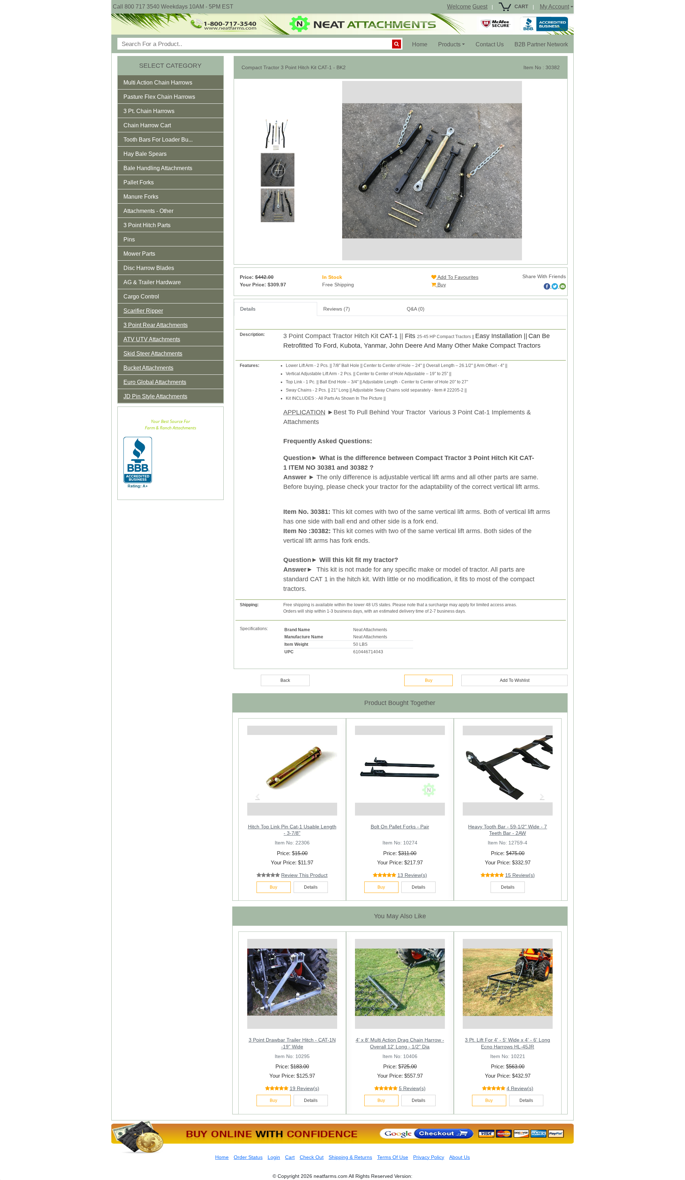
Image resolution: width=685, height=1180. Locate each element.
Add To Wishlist (514, 680)
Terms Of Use (392, 1157)
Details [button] (311, 887)
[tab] (170, 82)
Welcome (459, 7)
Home (422, 44)
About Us (459, 1157)
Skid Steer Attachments (152, 354)
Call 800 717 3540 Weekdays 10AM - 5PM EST (173, 7)
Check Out (312, 1157)
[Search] (396, 44)
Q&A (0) (416, 309)
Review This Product (304, 875)
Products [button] (449, 44)
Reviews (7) (336, 309)
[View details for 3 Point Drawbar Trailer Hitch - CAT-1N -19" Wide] (292, 982)
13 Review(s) (412, 875)
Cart (290, 1157)
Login (274, 1157)
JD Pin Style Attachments (155, 396)
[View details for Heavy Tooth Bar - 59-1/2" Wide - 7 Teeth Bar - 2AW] (508, 769)
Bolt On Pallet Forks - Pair (400, 826)
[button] (162, 84)
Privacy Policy (428, 1157)
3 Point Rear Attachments (155, 325)
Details (247, 309)
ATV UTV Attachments (151, 339)
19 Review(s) (304, 1088)
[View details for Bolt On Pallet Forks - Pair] (400, 769)
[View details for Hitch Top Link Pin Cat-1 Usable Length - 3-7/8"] (292, 769)
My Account (554, 7)
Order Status (248, 1157)
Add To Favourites (457, 277)
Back (285, 680)
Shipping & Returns (350, 1157)
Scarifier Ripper (143, 311)
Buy (441, 284)
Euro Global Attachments (154, 382)
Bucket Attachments (148, 368)
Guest (479, 7)
